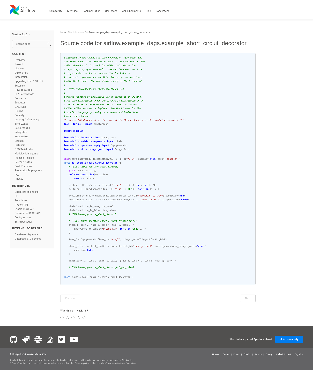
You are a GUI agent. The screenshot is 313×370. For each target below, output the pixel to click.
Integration (21, 132)
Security (19, 115)
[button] (21, 34)
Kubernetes (21, 136)
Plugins (19, 111)
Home (63, 32)
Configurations (23, 217)
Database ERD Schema (28, 238)
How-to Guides (23, 89)
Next (248, 298)
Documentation (91, 11)
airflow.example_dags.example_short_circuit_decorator (118, 32)
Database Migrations (26, 234)
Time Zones (21, 123)
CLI (17, 196)
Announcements (131, 11)
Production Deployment (28, 170)
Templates (21, 200)
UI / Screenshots (24, 94)
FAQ (17, 174)
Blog (148, 11)
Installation (21, 77)
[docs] (68, 162)
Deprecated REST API (28, 213)
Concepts (20, 98)
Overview (20, 60)
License (19, 68)
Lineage (19, 140)
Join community (289, 339)
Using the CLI (22, 128)
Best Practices (23, 166)
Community (55, 11)
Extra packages (23, 221)
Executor (20, 102)
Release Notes (23, 162)
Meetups (72, 11)
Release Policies (24, 157)
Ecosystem (162, 11)
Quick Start (21, 72)
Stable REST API (24, 208)
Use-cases (111, 11)
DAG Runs (20, 106)
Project (19, 64)
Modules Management (27, 153)
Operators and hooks (26, 191)
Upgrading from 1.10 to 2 (29, 81)
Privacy (19, 179)
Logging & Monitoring (27, 119)
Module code (76, 32)
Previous (70, 298)
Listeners (20, 145)
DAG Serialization (24, 149)
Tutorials (20, 85)
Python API (21, 204)
